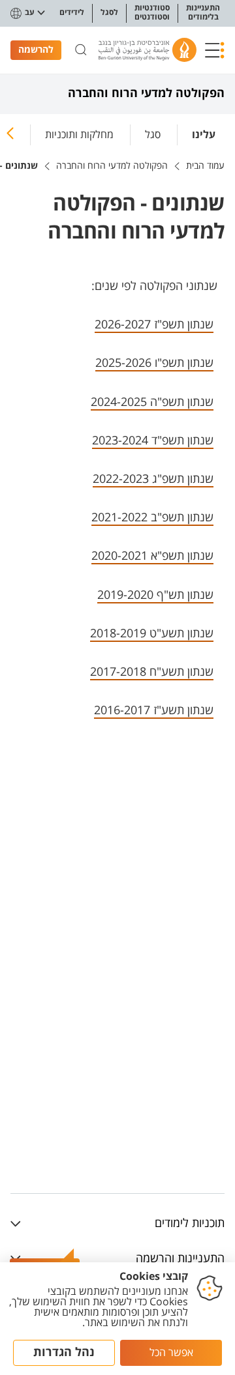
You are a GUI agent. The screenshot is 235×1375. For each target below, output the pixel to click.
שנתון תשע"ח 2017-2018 (151, 672)
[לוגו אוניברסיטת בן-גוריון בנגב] (147, 50)
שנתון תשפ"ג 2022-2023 (153, 479)
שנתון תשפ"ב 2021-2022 (152, 517)
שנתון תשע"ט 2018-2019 (151, 633)
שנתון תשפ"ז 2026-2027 (154, 324)
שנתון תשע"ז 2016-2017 (153, 710)
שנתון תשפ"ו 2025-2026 (154, 363)
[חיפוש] (81, 50)
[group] (203, 132)
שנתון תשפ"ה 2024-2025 (152, 402)
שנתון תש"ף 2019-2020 (155, 595)
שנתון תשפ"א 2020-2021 (152, 556)
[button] (215, 50)
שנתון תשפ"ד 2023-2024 (152, 440)
